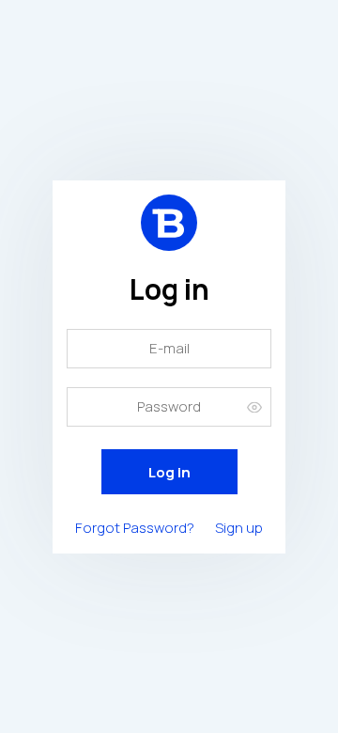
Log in (169, 472)
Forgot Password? (134, 528)
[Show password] (254, 406)
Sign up (239, 528)
